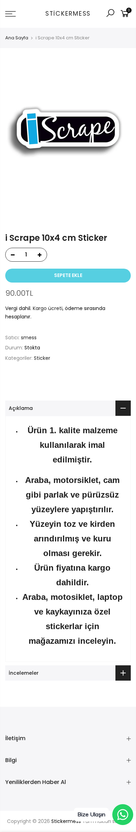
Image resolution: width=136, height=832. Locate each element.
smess (29, 337)
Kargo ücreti (47, 308)
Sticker (42, 358)
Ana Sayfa (16, 38)
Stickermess (68, 14)
